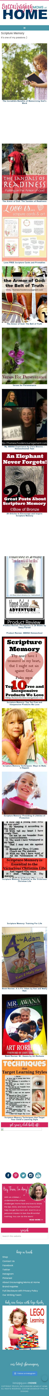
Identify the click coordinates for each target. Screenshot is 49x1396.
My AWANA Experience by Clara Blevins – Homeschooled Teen (24, 448)
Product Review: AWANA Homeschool (25, 633)
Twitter (6, 1269)
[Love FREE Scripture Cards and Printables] (24, 233)
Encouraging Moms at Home (24, 11)
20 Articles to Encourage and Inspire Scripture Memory (24, 515)
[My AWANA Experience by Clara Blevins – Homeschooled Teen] (24, 417)
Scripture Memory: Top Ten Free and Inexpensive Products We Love (24, 703)
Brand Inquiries (10, 1286)
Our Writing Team (11, 1295)
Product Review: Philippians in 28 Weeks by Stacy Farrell (24, 627)
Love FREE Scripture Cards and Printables (24, 263)
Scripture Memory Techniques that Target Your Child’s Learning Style (24, 1118)
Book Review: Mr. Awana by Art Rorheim (24, 1056)
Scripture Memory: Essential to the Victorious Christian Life (24, 880)
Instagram (8, 1273)
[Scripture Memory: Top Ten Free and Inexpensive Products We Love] (24, 669)
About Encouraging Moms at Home (21, 1282)
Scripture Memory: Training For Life (24, 923)
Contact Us (8, 1261)
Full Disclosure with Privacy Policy (20, 1290)
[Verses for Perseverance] (24, 356)
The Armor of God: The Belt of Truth (24, 324)
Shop (5, 1257)
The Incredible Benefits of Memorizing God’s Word (24, 102)
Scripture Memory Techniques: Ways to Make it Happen (24, 767)
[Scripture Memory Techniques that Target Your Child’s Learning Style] (24, 1088)
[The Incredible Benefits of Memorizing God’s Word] (24, 71)
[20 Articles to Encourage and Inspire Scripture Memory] (24, 482)
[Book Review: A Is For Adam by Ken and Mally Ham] (24, 957)
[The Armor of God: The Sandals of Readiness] (24, 172)
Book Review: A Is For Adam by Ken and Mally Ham (24, 990)
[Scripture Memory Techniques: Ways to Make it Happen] (24, 736)
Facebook (7, 1265)
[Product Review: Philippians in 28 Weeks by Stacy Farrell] (24, 590)
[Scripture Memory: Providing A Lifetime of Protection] (24, 793)
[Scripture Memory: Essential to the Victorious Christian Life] (24, 849)
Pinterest (7, 1278)
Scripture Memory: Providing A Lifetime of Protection (24, 817)
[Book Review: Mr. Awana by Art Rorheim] (24, 1024)
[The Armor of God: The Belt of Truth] (24, 294)
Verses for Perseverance (24, 385)
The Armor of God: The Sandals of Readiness (25, 201)
